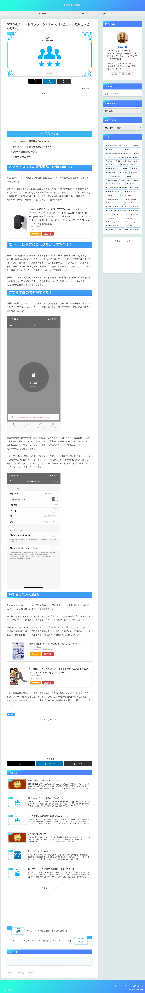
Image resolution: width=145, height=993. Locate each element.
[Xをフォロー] (116, 73)
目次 (47, 133)
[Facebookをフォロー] (119, 73)
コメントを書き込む (49, 962)
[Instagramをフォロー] (122, 73)
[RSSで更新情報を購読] (132, 73)
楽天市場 (48, 234)
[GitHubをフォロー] (129, 73)
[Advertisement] (49, 111)
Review (11, 714)
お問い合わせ (138, 986)
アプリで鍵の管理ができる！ (26, 152)
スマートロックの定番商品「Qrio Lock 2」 (33, 141)
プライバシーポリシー (123, 986)
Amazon (35, 234)
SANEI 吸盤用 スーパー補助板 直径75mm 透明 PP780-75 (55, 644)
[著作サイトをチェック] (112, 73)
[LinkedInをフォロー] (125, 73)
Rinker (39, 226)
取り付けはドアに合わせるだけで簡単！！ (32, 146)
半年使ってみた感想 (22, 157)
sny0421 (122, 47)
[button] (64, 81)
